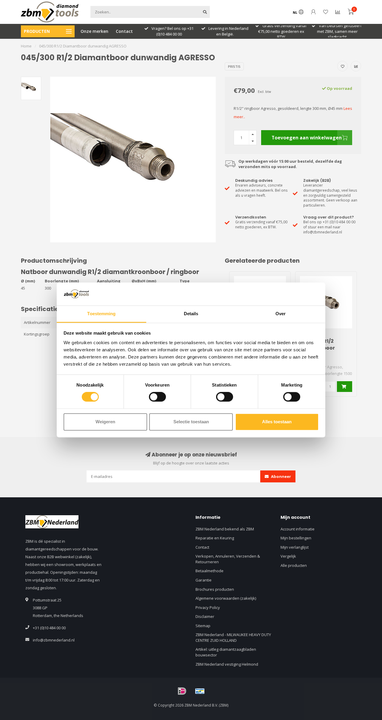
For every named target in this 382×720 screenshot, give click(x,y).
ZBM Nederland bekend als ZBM (224, 529)
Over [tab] (280, 313)
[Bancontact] (199, 691)
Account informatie (298, 529)
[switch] (157, 397)
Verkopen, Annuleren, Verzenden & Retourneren (227, 558)
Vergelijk (288, 556)
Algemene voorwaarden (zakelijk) (225, 598)
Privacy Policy (207, 607)
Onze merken (94, 31)
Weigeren (105, 421)
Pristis (234, 66)
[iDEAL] (182, 691)
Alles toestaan (277, 421)
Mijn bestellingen (296, 538)
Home (26, 46)
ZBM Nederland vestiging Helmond (226, 664)
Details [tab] (191, 313)
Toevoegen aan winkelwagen (307, 137)
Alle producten (294, 565)
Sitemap (202, 625)
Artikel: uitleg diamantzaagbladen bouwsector (225, 652)
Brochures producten (214, 589)
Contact (124, 31)
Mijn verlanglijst (295, 547)
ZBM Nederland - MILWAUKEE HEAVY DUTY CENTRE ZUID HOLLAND (233, 637)
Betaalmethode (209, 570)
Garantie (203, 580)
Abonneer (280, 476)
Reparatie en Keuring (214, 538)
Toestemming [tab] (101, 313)
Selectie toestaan (191, 421)
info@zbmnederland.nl (54, 640)
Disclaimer (204, 616)
